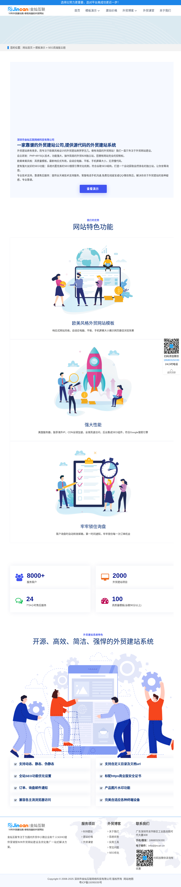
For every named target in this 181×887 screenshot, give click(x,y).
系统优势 (113, 836)
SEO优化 (113, 852)
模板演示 (91, 10)
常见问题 (113, 847)
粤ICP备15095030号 (90, 882)
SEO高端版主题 (56, 47)
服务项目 (88, 824)
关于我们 (165, 10)
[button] (99, 10)
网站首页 (28, 47)
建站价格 (111, 10)
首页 (77, 10)
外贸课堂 (148, 10)
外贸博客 (128, 10)
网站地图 (128, 878)
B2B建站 (87, 831)
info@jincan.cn (156, 845)
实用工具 (113, 842)
